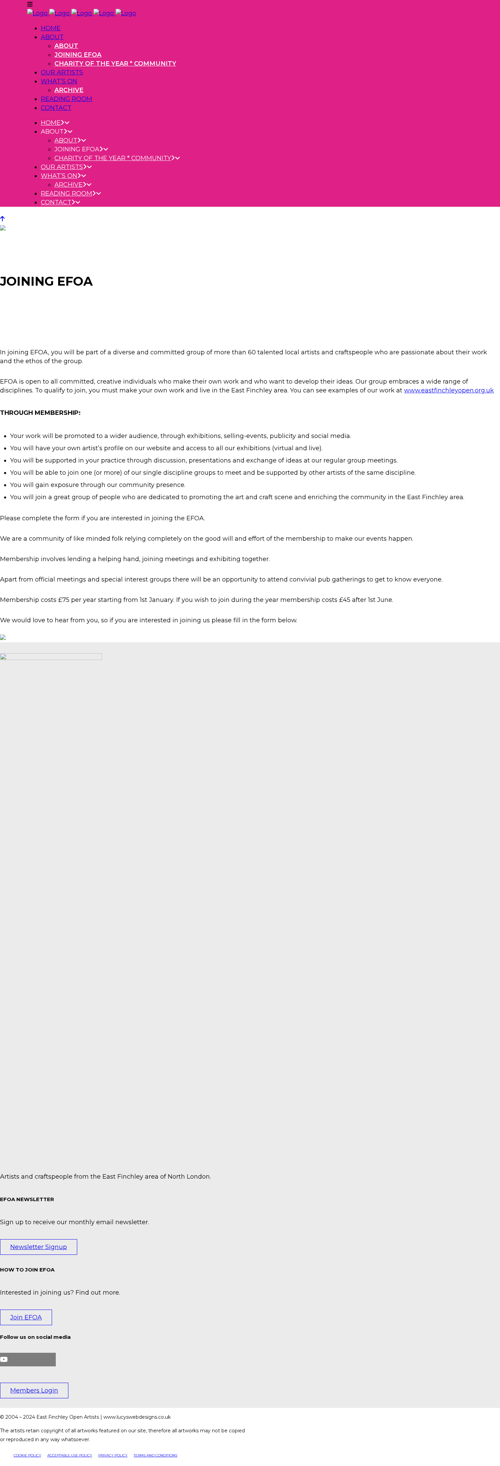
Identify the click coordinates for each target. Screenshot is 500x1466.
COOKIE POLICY (27, 1455)
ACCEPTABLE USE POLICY (69, 1455)
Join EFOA (26, 1317)
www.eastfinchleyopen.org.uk (449, 390)
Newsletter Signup (38, 1247)
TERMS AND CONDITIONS (155, 1455)
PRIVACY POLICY (113, 1455)
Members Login (34, 1390)
